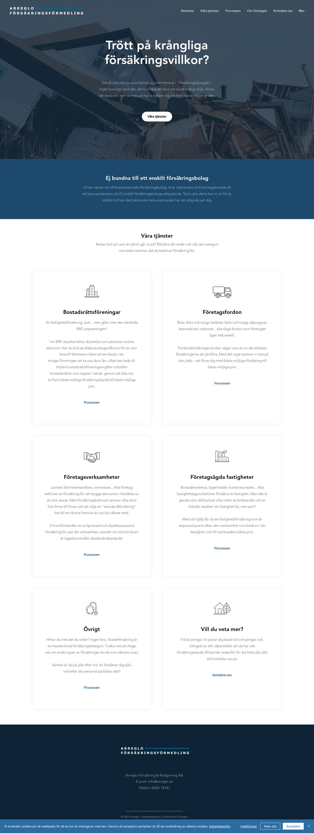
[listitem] (92, 347)
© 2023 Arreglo (130, 816)
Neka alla (270, 826)
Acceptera (293, 826)
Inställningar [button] (249, 826)
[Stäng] (308, 826)
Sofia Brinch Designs (175, 816)
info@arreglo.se (160, 781)
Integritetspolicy (151, 816)
